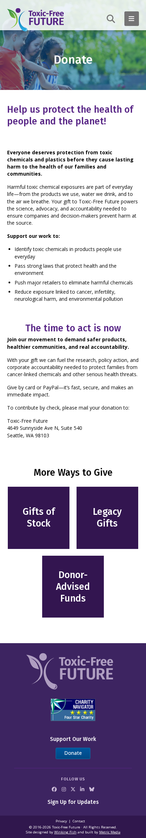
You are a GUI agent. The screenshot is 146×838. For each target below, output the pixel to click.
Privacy (61, 821)
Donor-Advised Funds (73, 586)
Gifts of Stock (39, 517)
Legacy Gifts (107, 517)
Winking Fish (65, 832)
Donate (73, 752)
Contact (79, 821)
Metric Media (109, 832)
